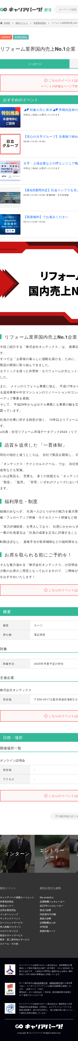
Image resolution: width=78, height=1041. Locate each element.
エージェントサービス (11, 922)
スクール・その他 (9, 943)
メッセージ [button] (34, 64)
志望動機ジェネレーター (52, 901)
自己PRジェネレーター (51, 905)
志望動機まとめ (48, 922)
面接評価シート (48, 931)
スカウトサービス (9, 931)
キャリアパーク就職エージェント (17, 897)
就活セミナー (7, 905)
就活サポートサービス (11, 935)
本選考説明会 (7, 901)
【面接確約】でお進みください (46, 217)
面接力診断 (45, 918)
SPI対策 (44, 926)
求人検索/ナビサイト (10, 926)
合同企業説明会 (8, 910)
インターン (17, 853)
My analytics (46, 897)
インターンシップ (9, 914)
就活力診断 (45, 910)
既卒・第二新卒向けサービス (15, 939)
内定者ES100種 (48, 914)
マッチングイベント (10, 918)
